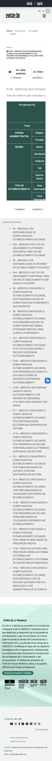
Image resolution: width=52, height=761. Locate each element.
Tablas (13, 34)
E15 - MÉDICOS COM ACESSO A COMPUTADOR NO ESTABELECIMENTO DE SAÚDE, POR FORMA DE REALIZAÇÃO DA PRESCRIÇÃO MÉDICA (30, 536)
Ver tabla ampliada (21, 72)
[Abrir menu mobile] (44, 15)
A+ (39, 11)
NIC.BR (7, 747)
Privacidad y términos (19, 738)
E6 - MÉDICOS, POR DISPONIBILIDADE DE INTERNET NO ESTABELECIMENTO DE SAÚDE (31, 264)
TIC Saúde (33, 31)
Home (9, 31)
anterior (16, 77)
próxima (37, 77)
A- (44, 11)
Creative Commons (18, 741)
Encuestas (20, 31)
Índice (40, 71)
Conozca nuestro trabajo (17, 673)
